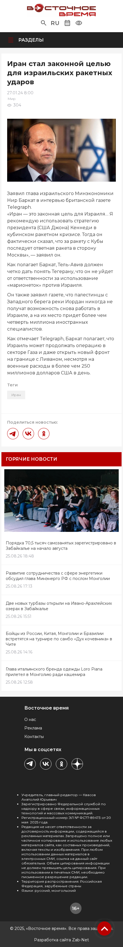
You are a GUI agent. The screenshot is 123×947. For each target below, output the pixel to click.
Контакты (34, 736)
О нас (30, 719)
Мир (12, 99)
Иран (16, 395)
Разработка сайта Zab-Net (61, 939)
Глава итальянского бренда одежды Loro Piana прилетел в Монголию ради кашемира (54, 672)
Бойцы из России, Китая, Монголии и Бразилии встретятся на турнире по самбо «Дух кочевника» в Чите (59, 639)
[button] (43, 23)
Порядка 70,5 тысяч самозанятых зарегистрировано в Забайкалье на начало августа (61, 545)
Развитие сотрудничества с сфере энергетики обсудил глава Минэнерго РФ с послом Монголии (58, 576)
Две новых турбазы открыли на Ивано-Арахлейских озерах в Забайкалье (59, 606)
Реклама (33, 728)
